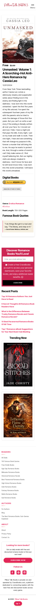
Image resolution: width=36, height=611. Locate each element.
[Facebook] (12, 572)
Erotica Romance (16, 203)
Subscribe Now (18, 560)
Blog (3, 513)
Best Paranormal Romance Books (13, 480)
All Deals (4, 458)
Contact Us (5, 537)
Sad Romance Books (9, 498)
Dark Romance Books (9, 487)
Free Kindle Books (8, 465)
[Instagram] (24, 572)
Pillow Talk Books (21, 599)
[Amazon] (14, 182)
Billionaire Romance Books (11, 472)
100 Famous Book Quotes (10, 461)
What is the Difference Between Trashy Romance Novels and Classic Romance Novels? (18, 314)
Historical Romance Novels (11, 476)
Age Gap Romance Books (10, 469)
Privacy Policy (6, 534)
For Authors (6, 509)
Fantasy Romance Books (10, 490)
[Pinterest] (18, 572)
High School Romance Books (11, 483)
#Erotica (6, 206)
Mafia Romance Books (9, 494)
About (4, 530)
